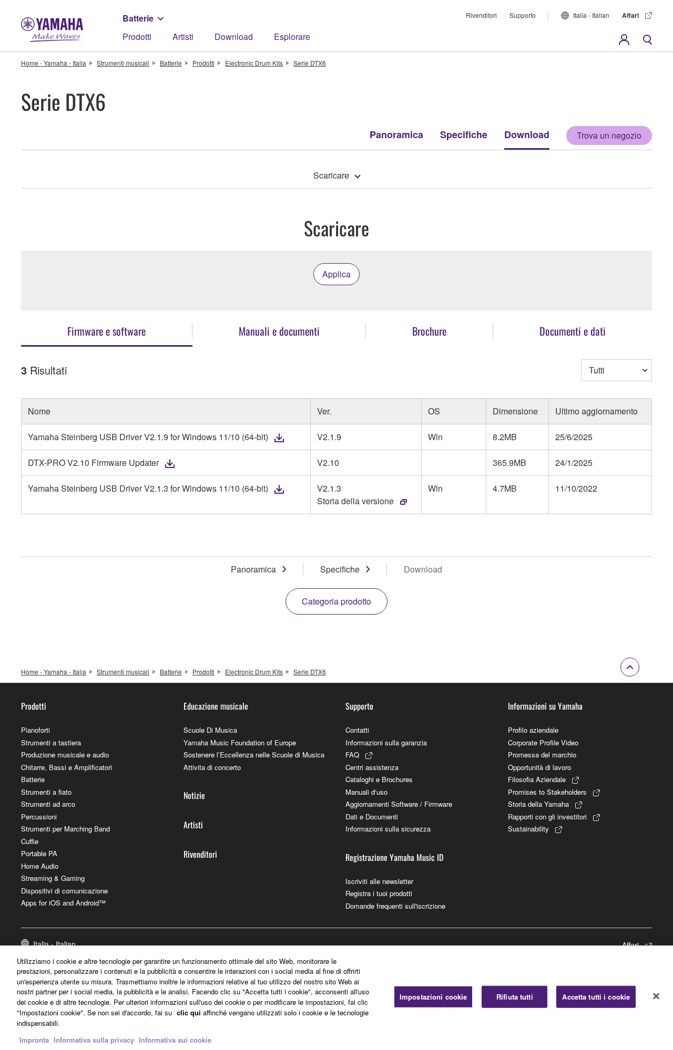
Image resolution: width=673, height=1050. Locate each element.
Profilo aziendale (533, 730)
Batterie (138, 18)
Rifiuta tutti (514, 997)
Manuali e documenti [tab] (279, 331)
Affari (630, 15)
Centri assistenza (372, 767)
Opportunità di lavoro (539, 767)
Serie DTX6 (309, 62)
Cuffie (29, 841)
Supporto (522, 15)
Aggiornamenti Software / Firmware (398, 804)
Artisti (182, 36)
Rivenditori (481, 15)
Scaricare (331, 175)
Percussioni (39, 817)
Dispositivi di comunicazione (64, 891)
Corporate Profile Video (543, 742)
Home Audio (39, 866)
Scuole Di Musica (210, 730)
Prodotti (137, 36)
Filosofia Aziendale (537, 779)
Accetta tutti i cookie (596, 997)
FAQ (352, 755)
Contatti (357, 730)
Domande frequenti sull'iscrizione (395, 906)
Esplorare (292, 36)
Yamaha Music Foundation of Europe (239, 742)
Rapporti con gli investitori (547, 817)
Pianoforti (35, 730)
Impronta (34, 1039)
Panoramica (396, 134)
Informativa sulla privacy (94, 1039)
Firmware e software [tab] (106, 331)
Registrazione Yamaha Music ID (394, 857)
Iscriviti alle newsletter (379, 881)
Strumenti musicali (123, 62)
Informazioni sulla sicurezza (388, 829)
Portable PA (39, 853)
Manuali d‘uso (366, 792)
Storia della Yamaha (538, 804)
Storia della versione (355, 501)
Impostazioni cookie (433, 997)
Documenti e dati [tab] (572, 331)
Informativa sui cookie (175, 1039)
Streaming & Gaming (53, 878)
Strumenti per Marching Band (65, 829)
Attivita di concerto (212, 767)
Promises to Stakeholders (547, 792)
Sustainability (528, 829)
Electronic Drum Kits (254, 62)
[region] (336, 997)
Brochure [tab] (429, 331)
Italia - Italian (591, 15)
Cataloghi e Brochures (379, 779)
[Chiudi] (656, 996)
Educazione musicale (215, 706)
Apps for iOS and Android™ (63, 903)
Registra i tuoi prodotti (378, 893)
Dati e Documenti (371, 817)
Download (234, 36)
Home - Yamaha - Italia (53, 62)
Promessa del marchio (542, 755)
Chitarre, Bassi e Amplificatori (66, 767)
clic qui (189, 1012)
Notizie (194, 795)
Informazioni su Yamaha (545, 706)
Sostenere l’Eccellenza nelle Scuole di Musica (253, 755)
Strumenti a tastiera (51, 742)
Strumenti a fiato (46, 792)
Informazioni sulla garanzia (386, 742)
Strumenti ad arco (48, 804)
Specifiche (463, 134)
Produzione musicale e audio (65, 755)
